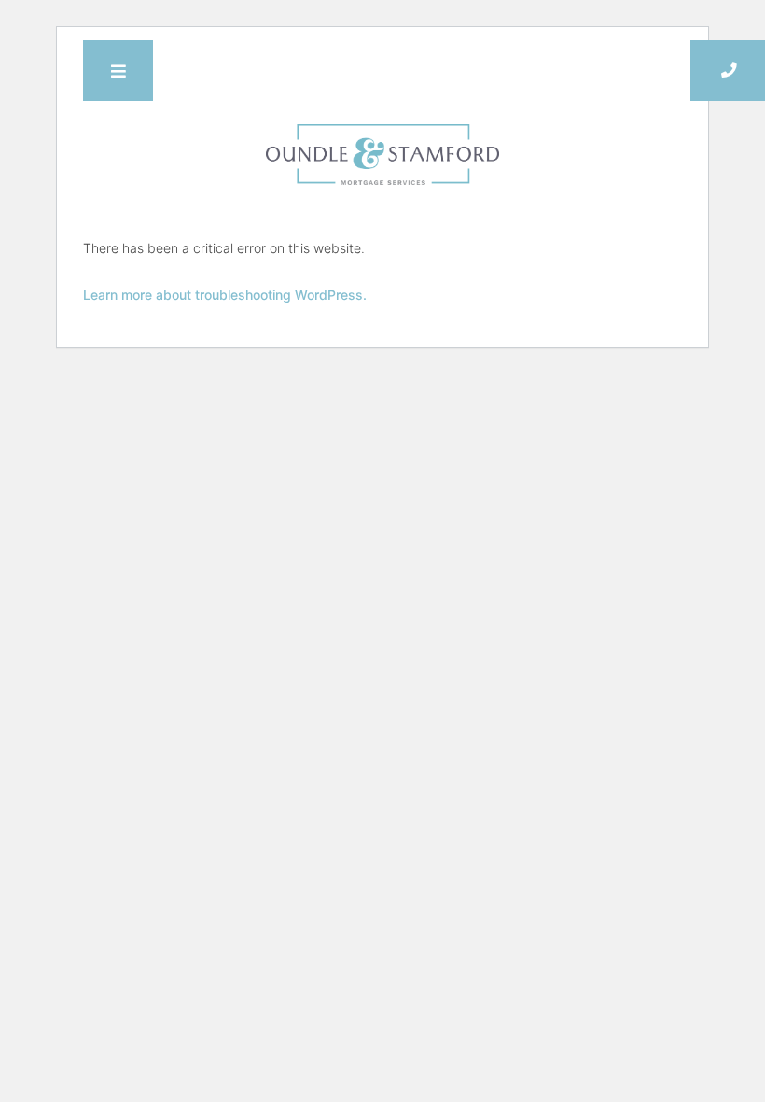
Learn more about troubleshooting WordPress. (225, 295)
